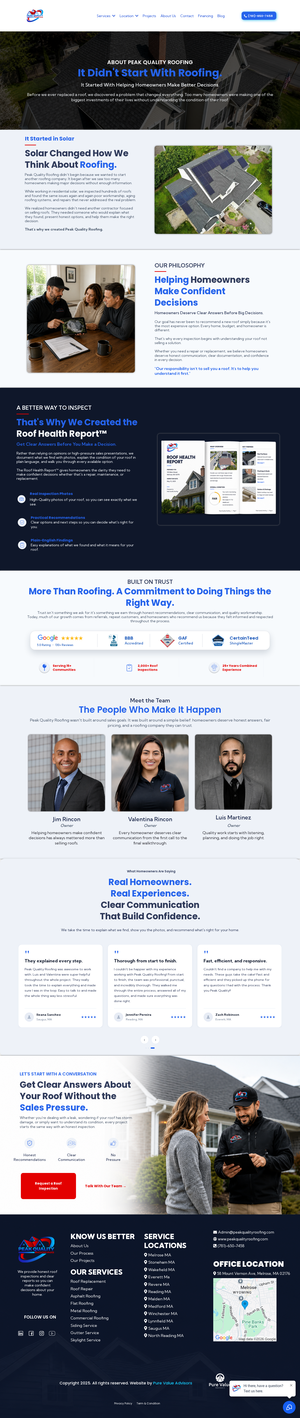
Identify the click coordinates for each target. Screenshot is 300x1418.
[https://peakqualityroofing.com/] (35, 15)
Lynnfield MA (160, 1321)
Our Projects (82, 1260)
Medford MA (160, 1306)
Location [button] (127, 16)
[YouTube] (52, 1334)
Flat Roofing (81, 1303)
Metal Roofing (83, 1311)
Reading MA (159, 1292)
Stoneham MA (161, 1262)
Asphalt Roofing (85, 1296)
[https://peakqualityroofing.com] (36, 1250)
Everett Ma (159, 1277)
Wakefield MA (161, 1270)
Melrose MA (159, 1255)
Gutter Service (84, 1333)
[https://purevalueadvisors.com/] (220, 1381)
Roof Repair (81, 1289)
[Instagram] (42, 1334)
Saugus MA (158, 1328)
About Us (79, 1246)
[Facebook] (31, 1334)
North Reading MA (166, 1336)
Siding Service (83, 1325)
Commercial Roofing (89, 1318)
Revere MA (159, 1284)
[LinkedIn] (21, 1334)
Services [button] (104, 16)
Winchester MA (162, 1314)
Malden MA (159, 1299)
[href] (245, 1310)
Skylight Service (85, 1340)
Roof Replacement (88, 1281)
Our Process (81, 1253)
